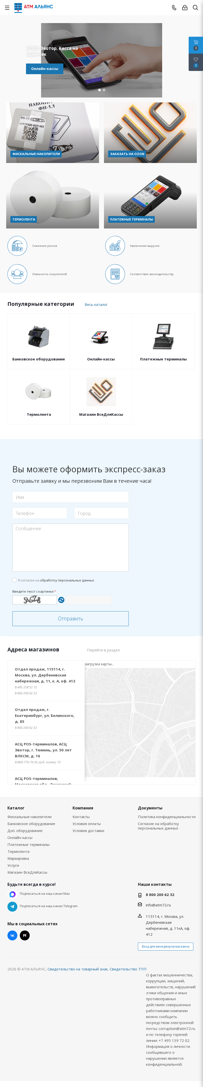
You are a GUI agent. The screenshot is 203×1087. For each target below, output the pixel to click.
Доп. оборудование (25, 830)
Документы (150, 808)
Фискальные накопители (29, 816)
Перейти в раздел (103, 649)
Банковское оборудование (38, 358)
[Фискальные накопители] (52, 132)
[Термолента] (52, 198)
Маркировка (18, 858)
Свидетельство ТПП (128, 968)
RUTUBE (25, 935)
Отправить (70, 618)
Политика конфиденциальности (167, 816)
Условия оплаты (87, 823)
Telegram (12, 907)
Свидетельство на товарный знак (78, 968)
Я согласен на (56, 580)
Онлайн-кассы (44, 68)
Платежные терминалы (163, 358)
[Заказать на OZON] (150, 132)
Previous (9, 60)
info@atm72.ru (158, 904)
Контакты (81, 816)
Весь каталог (96, 304)
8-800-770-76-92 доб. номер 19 (37, 762)
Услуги (13, 865)
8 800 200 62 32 (26, 693)
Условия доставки (88, 830)
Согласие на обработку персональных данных (158, 826)
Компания (83, 808)
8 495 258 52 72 (26, 687)
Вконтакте (12, 935)
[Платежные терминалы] (150, 198)
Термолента (39, 414)
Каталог (16, 808)
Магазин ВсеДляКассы (101, 414)
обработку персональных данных (67, 580)
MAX (12, 894)
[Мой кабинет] (184, 7)
